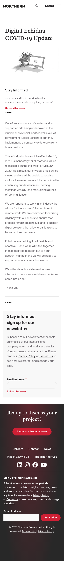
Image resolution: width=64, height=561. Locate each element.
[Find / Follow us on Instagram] (27, 465)
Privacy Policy (26, 356)
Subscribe (11, 108)
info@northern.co (46, 456)
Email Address (16, 379)
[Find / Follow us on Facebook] (35, 465)
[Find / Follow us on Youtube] (44, 465)
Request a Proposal (28, 431)
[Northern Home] (14, 6)
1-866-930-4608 (18, 456)
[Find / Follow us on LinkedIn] (19, 465)
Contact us (46, 356)
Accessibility (29, 531)
